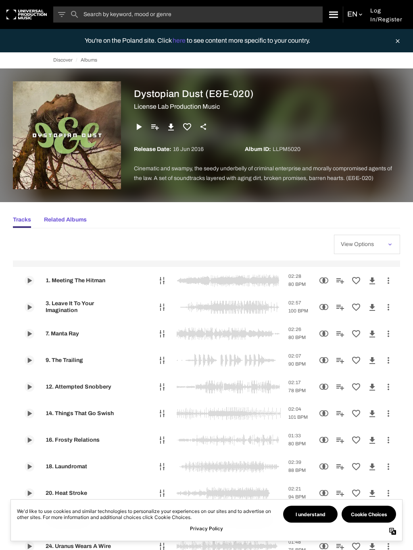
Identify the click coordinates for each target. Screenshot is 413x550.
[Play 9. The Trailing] (29, 360)
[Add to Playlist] (155, 127)
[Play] (139, 127)
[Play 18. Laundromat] (29, 466)
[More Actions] (388, 280)
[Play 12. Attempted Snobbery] (29, 387)
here (180, 40)
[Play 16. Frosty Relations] (29, 440)
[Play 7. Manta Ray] (29, 333)
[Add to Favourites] (187, 127)
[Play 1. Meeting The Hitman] (29, 280)
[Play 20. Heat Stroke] (29, 493)
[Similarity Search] (324, 280)
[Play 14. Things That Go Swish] (29, 413)
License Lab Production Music (177, 106)
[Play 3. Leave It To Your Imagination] (29, 307)
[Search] (332, 14)
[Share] (203, 127)
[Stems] (162, 280)
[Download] (171, 127)
